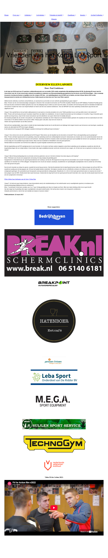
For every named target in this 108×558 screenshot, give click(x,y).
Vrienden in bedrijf (56, 15)
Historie (54, 19)
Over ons (16, 15)
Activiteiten (40, 15)
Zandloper (71, 15)
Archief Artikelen (96, 15)
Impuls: (82, 15)
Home (6, 15)
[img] (54, 6)
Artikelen (27, 15)
